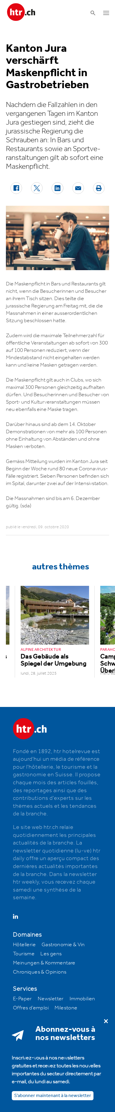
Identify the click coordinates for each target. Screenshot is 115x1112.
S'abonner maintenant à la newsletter (52, 1095)
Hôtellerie (24, 945)
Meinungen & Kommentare (44, 963)
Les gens (51, 954)
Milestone (66, 1008)
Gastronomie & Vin (63, 945)
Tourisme (23, 954)
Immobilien (82, 999)
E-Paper (22, 999)
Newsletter (51, 999)
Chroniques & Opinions (39, 972)
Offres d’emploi (31, 1008)
